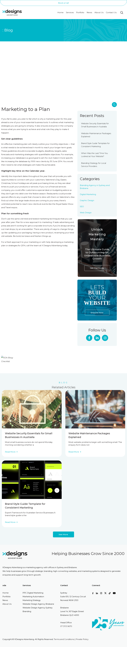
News (89, 12)
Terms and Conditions (64, 639)
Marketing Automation (33, 596)
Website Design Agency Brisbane (38, 604)
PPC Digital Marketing (33, 593)
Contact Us (111, 12)
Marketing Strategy (32, 600)
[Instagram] (105, 338)
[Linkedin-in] (97, 338)
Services (70, 12)
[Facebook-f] (89, 338)
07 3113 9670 (66, 626)
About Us (99, 12)
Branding (27, 611)
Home (60, 12)
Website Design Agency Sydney (37, 607)
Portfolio (80, 12)
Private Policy (82, 639)
